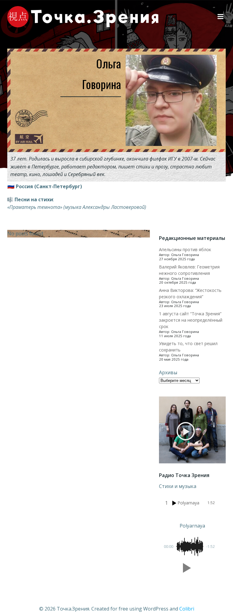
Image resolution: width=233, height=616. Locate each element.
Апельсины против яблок (185, 249)
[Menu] (220, 17)
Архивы (168, 372)
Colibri (186, 608)
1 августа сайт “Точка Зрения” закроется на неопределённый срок (190, 320)
